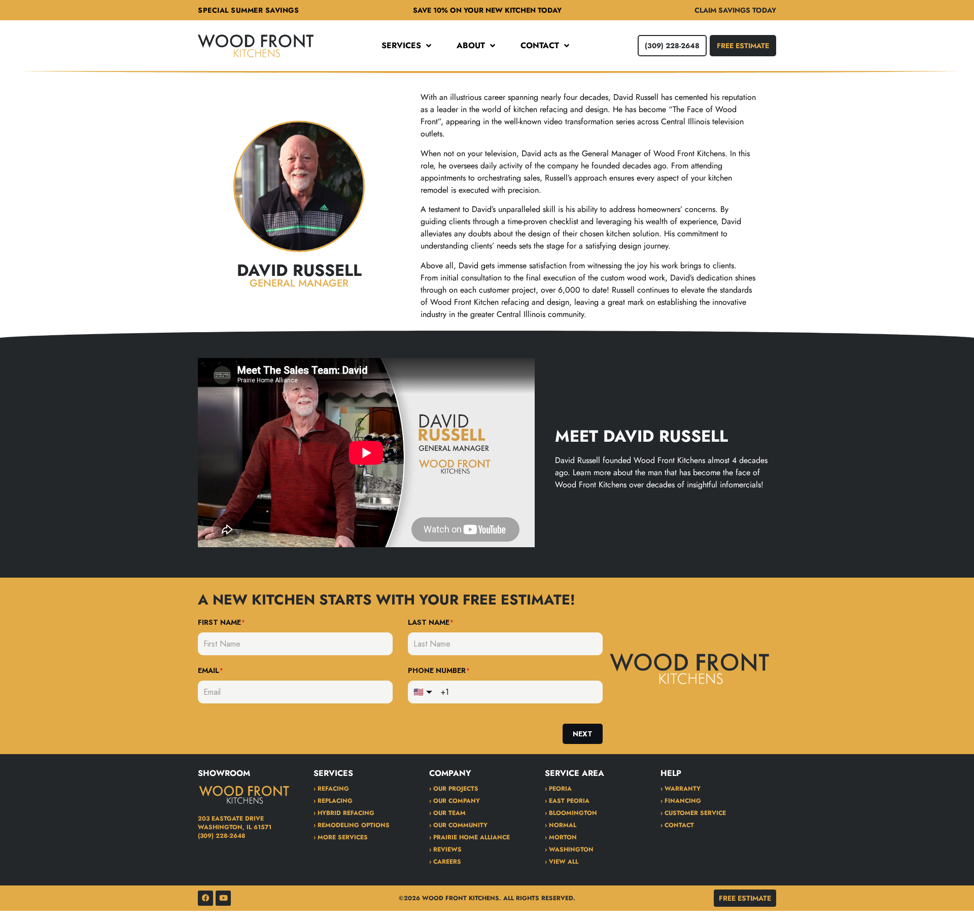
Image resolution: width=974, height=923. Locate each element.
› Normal (560, 825)
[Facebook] (205, 898)
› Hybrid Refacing (344, 813)
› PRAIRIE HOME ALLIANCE (469, 837)
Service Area (574, 773)
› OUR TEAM (447, 813)
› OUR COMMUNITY (458, 825)
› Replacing (333, 800)
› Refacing (331, 788)
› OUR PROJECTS (453, 788)
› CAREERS (445, 861)
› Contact (677, 825)
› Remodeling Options (352, 825)
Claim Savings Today (735, 10)
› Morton (561, 837)
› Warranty (680, 788)
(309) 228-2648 (222, 835)
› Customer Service (693, 813)
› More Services (341, 837)
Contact (539, 46)
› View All (561, 861)
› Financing (680, 800)
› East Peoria (567, 800)
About (471, 46)
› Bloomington (571, 813)
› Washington (569, 849)
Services (401, 46)
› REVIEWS (445, 849)
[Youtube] (223, 898)
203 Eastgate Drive (231, 818)
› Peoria (558, 788)
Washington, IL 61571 (234, 827)
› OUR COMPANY (454, 800)
